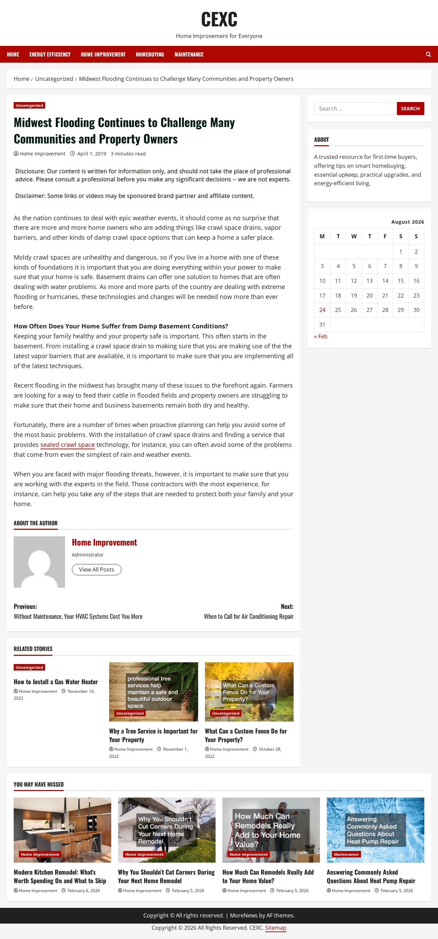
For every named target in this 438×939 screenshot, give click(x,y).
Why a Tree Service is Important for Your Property (153, 735)
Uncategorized (29, 105)
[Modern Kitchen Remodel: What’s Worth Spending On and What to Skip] (62, 830)
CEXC (219, 18)
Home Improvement (42, 153)
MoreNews (244, 915)
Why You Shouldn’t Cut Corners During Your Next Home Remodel (166, 876)
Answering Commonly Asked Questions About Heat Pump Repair (371, 876)
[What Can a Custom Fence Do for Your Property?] (249, 692)
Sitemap (275, 927)
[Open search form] (428, 54)
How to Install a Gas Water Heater (56, 681)
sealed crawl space (67, 444)
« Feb (320, 336)
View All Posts (96, 569)
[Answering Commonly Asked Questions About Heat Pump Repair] (375, 830)
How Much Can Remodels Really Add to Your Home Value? (268, 876)
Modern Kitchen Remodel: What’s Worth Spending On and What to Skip (60, 876)
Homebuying (150, 54)
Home (13, 54)
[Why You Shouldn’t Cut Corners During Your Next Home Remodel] (167, 830)
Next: (249, 611)
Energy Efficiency (49, 54)
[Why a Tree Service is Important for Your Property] (153, 692)
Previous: (78, 611)
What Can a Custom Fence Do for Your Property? (246, 735)
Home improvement (103, 54)
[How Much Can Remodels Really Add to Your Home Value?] (271, 830)
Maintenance (189, 54)
